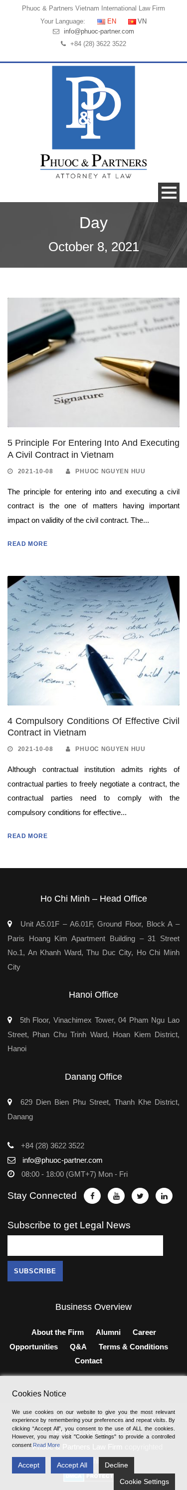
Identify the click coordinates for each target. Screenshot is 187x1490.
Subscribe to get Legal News (69, 1225)
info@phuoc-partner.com (99, 31)
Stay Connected (42, 1195)
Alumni (108, 1332)
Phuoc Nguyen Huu (110, 471)
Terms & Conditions (133, 1346)
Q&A (78, 1346)
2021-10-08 (35, 471)
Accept (28, 1465)
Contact (88, 1360)
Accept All (72, 1465)
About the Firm (57, 1332)
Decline (116, 1465)
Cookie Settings (144, 1481)
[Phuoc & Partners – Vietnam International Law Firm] (94, 122)
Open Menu (169, 192)
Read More (27, 543)
